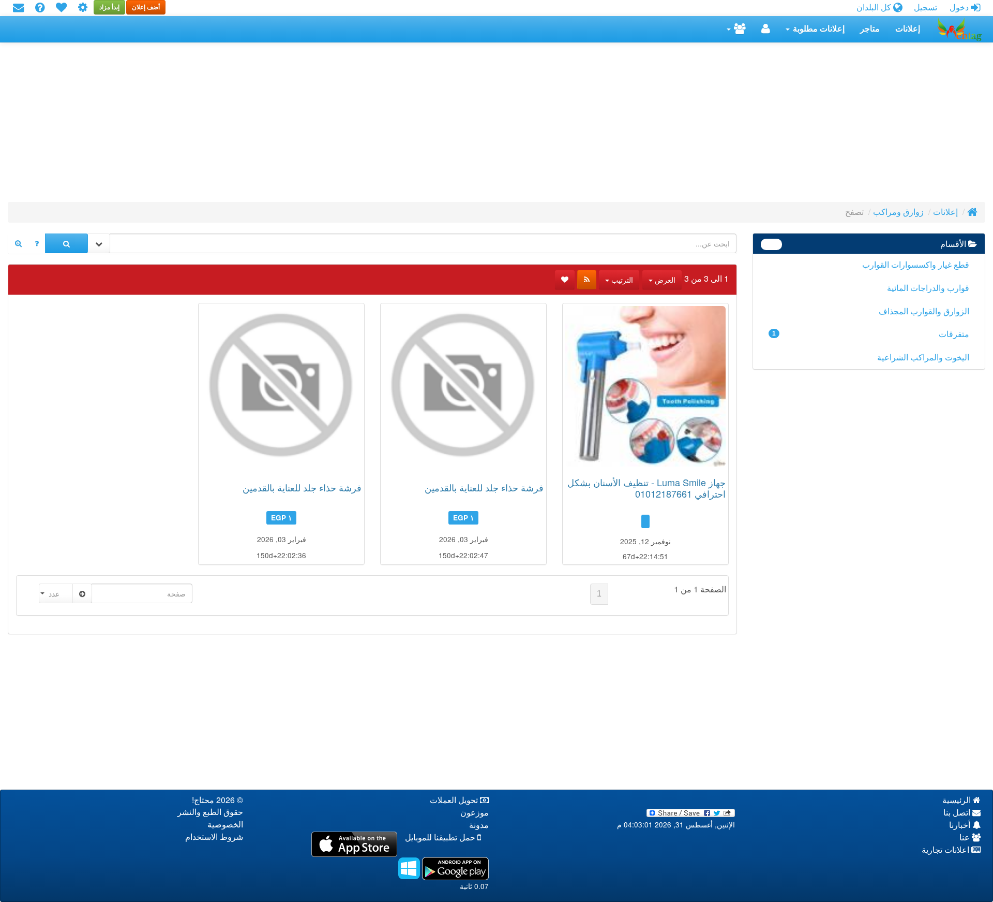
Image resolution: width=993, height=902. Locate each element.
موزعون (474, 812)
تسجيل (925, 7)
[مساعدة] (40, 8)
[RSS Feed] (586, 279)
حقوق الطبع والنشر (210, 812)
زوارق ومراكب (898, 212)
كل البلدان (874, 7)
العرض (664, 279)
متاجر (870, 28)
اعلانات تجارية (946, 850)
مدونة (479, 825)
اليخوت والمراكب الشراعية (923, 357)
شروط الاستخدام (214, 837)
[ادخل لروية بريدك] (18, 8)
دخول (960, 7)
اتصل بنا (957, 812)
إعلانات (907, 28)
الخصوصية (225, 824)
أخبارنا (960, 825)
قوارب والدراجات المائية (928, 288)
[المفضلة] (61, 8)
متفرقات (870, 334)
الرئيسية (957, 800)
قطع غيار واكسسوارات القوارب (915, 264)
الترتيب (621, 279)
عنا (965, 837)
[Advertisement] (675, 125)
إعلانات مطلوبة (818, 28)
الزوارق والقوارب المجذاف (924, 311)
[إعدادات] (83, 8)
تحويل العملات (455, 800)
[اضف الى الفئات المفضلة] (564, 279)
